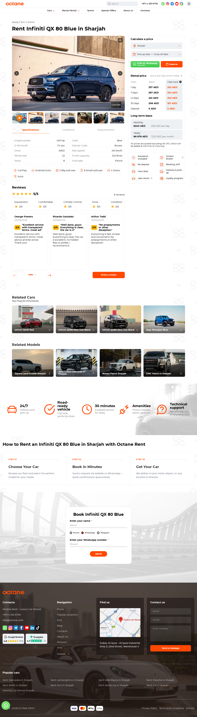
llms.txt (190, 708)
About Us (62, 637)
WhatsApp (90, 533)
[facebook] (21, 627)
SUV (23, 22)
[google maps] (181, 3)
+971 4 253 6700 (149, 4)
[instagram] (167, 3)
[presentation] (16, 73)
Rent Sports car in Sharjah (113, 685)
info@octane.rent (13, 620)
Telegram (104, 533)
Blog (59, 626)
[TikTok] (37, 627)
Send (98, 554)
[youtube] (177, 3)
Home (15, 22)
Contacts (62, 631)
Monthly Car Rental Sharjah (18, 690)
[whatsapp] (163, 3)
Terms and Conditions (171, 708)
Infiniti (31, 22)
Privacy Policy (149, 708)
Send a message (170, 648)
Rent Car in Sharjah (158, 685)
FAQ (59, 620)
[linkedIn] (32, 627)
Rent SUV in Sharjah (62, 685)
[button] (30, 274)
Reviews (62, 642)
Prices (60, 609)
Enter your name (81, 521)
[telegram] (172, 3)
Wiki (59, 648)
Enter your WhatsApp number (89, 540)
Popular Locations (67, 615)
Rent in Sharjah (17, 680)
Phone (76, 533)
